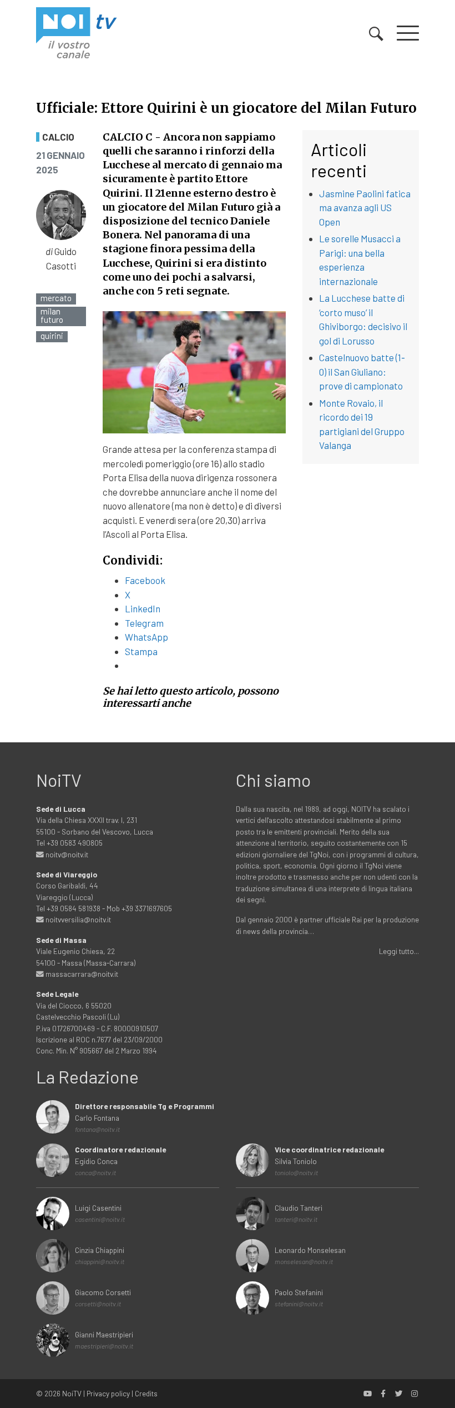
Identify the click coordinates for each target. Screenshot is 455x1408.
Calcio (58, 137)
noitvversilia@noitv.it (77, 919)
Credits (146, 1393)
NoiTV (72, 1393)
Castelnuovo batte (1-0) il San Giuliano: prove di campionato (362, 371)
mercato (56, 298)
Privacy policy (108, 1393)
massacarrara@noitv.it (81, 973)
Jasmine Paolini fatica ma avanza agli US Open (365, 207)
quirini (52, 336)
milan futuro (52, 315)
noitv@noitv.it (66, 854)
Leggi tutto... (399, 951)
